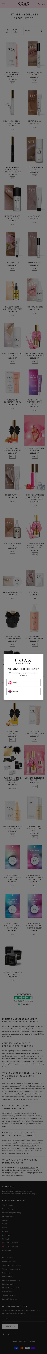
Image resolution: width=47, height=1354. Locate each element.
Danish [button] (14, 682)
